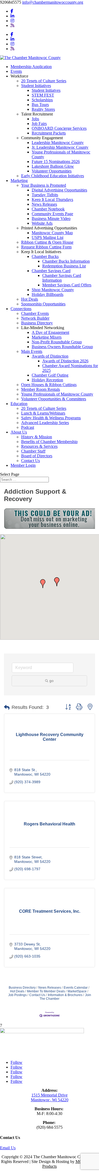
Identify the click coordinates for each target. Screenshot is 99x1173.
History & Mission (36, 437)
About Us (19, 432)
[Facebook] (12, 11)
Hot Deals (29, 299)
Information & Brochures (65, 995)
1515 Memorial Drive (49, 1095)
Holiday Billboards (47, 294)
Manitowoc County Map (52, 232)
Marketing (19, 180)
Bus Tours (40, 104)
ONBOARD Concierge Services (59, 128)
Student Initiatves (46, 90)
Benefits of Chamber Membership (49, 441)
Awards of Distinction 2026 (65, 361)
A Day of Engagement (50, 332)
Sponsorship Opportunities (43, 304)
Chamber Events (35, 313)
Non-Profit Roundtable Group (57, 342)
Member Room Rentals (40, 389)
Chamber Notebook (48, 209)
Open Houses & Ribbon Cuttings (49, 384)
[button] (43, 583)
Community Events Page (52, 213)
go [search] (51, 681)
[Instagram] (12, 20)
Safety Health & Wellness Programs (51, 418)
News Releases (44, 204)
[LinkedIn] (12, 16)
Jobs (35, 119)
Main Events (31, 351)
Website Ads (42, 223)
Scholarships (42, 100)
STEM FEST (43, 95)
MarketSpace (77, 991)
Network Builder (35, 318)
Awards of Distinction (50, 356)
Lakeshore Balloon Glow (53, 166)
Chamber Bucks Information (66, 261)
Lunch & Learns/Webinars (43, 413)
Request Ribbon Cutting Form (46, 247)
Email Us (8, 1148)
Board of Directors (36, 456)
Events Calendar (76, 987)
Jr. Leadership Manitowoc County (60, 147)
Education (19, 403)
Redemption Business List (64, 266)
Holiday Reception (47, 380)
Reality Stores (43, 109)
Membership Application (31, 66)
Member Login (23, 465)
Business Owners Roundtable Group (62, 346)
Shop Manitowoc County (53, 289)
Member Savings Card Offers (66, 285)
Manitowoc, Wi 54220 (49, 1100)
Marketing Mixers (47, 337)
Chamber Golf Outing (50, 375)
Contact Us (30, 460)
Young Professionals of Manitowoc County (57, 394)
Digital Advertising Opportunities (59, 190)
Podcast (27, 427)
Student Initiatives (36, 85)
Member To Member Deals (46, 991)
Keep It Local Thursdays (52, 199)
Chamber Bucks (45, 256)
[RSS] (12, 25)
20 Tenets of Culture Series (43, 81)
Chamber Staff (33, 451)
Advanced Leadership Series (45, 422)
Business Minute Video (51, 218)
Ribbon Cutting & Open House (47, 242)
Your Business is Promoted (43, 185)
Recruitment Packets (49, 133)
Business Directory (37, 323)
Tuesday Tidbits (45, 195)
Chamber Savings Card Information (61, 277)
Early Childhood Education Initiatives (52, 176)
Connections (21, 308)
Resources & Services (39, 446)
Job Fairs (39, 123)
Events (16, 71)
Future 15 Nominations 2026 (56, 161)
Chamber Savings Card (51, 270)
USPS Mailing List (47, 237)
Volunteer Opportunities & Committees (53, 399)
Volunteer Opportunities (52, 171)
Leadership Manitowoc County (58, 142)
